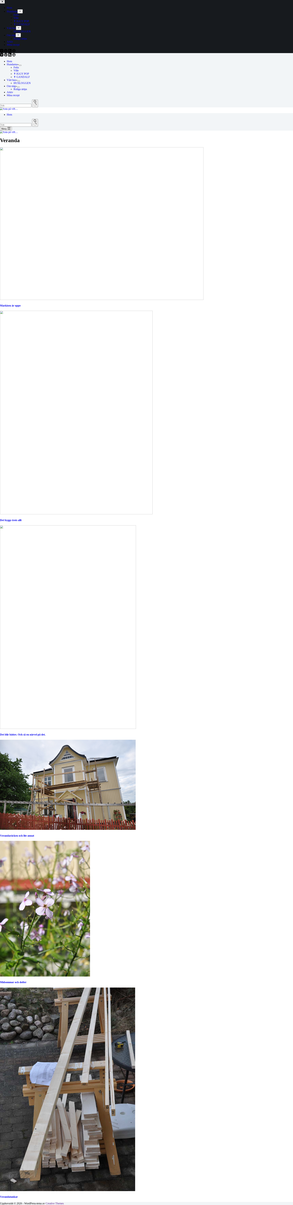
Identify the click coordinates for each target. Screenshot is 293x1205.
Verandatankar (9, 1196)
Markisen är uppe (10, 305)
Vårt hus (11, 80)
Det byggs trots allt (11, 520)
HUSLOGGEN (22, 83)
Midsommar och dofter (13, 982)
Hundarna (12, 64)
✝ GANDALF (22, 76)
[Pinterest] (6, 55)
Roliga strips (20, 89)
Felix (16, 67)
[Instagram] (2, 55)
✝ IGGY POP (21, 73)
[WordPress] (14, 55)
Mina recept (13, 95)
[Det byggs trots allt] (76, 513)
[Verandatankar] (67, 1190)
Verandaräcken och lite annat (17, 835)
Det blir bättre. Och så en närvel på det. (22, 734)
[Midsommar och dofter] (45, 975)
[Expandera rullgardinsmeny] (20, 65)
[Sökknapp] (35, 103)
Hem (9, 61)
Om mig (11, 86)
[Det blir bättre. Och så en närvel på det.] (68, 727)
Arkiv (10, 92)
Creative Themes (55, 1203)
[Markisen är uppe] (101, 299)
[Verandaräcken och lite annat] (68, 828)
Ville (16, 70)
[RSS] (10, 55)
